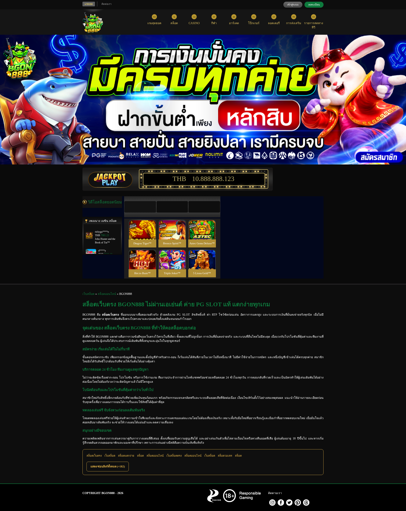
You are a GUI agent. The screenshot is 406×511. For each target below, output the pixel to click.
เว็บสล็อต (109, 455)
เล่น (142, 234)
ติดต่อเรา (107, 4)
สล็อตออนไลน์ (155, 455)
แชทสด (89, 4)
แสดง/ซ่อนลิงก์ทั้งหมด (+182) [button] (108, 466)
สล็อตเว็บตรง (94, 455)
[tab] (140, 207)
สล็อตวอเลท (225, 455)
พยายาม (142, 224)
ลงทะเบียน (314, 4)
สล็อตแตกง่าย (126, 455)
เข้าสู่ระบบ (293, 4)
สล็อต (140, 455)
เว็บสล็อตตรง (174, 455)
